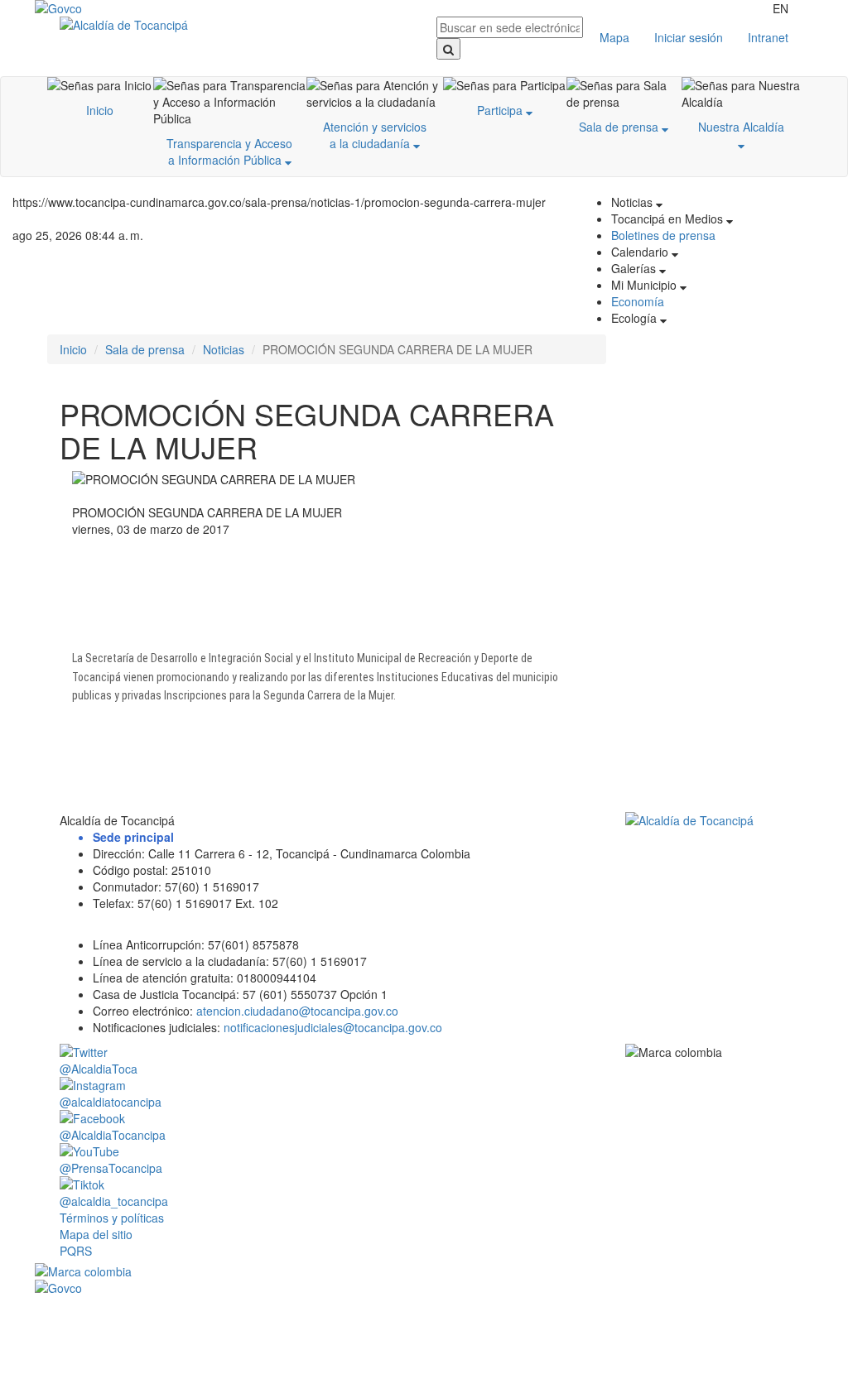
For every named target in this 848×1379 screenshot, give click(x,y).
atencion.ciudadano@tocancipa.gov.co (297, 1010)
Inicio (99, 110)
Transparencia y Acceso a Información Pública (229, 151)
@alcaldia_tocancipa (114, 1201)
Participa (501, 110)
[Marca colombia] (424, 1271)
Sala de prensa (620, 126)
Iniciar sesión (688, 37)
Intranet (768, 37)
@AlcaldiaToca (98, 1068)
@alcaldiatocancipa (110, 1101)
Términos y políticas (112, 1217)
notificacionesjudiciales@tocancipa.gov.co (333, 1027)
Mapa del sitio (96, 1234)
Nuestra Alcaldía (741, 126)
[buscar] (448, 49)
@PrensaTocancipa (111, 1168)
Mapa (614, 37)
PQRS (76, 1250)
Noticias (223, 349)
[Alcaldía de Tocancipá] (236, 25)
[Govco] (100, 8)
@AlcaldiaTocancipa (113, 1135)
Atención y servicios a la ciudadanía (374, 134)
